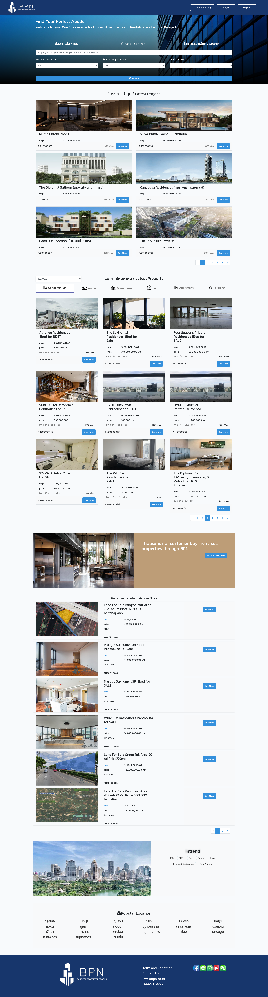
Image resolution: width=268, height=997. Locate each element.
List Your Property (202, 7)
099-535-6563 (153, 984)
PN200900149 (45, 359)
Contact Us (151, 973)
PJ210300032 (146, 199)
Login (226, 7)
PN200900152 (45, 500)
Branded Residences (183, 864)
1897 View (209, 146)
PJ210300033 (45, 199)
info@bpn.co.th (154, 978)
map (106, 619)
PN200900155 (45, 432)
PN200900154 (112, 432)
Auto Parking (205, 864)
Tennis (201, 858)
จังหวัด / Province (178, 59)
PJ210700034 (146, 146)
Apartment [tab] (186, 287)
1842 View (109, 199)
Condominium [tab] (57, 287)
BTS (172, 858)
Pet (190, 858)
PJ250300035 (45, 146)
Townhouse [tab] (124, 288)
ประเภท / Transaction (46, 59)
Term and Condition (157, 967)
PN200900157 (180, 363)
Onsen (213, 858)
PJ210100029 (45, 253)
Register (247, 7)
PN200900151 (112, 504)
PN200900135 (179, 508)
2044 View (209, 253)
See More (122, 146)
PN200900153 (179, 432)
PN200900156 (112, 363)
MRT (181, 858)
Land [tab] (156, 288)
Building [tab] (219, 288)
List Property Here (216, 555)
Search (135, 78)
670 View (109, 146)
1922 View (209, 199)
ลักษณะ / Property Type (114, 59)
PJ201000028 (146, 253)
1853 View (109, 253)
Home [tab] (92, 288)
